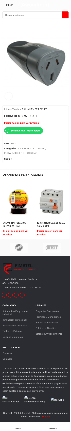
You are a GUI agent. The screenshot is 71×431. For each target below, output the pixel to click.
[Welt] (52, 247)
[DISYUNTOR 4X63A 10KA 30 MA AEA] (52, 201)
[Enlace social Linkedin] (22, 159)
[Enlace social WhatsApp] (26, 159)
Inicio (7, 109)
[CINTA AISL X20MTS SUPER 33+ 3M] (18, 201)
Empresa (7, 353)
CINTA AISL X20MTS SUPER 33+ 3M (14, 225)
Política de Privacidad (47, 322)
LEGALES (41, 305)
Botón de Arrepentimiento (49, 333)
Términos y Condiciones (48, 316)
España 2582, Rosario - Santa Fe (19, 279)
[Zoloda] (19, 247)
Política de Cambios (46, 328)
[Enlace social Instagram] (18, 159)
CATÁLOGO (9, 305)
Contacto (7, 358)
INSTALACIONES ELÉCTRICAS (20, 153)
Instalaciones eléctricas (14, 325)
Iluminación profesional (14, 319)
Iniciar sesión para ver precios (21, 123)
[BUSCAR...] (65, 14)
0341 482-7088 (10, 283)
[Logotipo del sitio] (35, 4)
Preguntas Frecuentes (47, 311)
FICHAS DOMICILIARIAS (31, 148)
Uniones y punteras (12, 337)
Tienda (15, 109)
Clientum (45, 416)
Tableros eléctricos (12, 331)
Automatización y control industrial (15, 312)
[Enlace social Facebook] (14, 159)
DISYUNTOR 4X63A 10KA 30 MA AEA (51, 225)
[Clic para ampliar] (8, 96)
